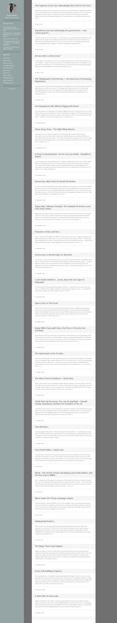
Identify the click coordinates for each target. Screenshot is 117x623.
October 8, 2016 (40, 420)
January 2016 (7, 80)
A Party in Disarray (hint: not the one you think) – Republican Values (63, 155)
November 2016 (7, 65)
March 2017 (6, 60)
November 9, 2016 (41, 273)
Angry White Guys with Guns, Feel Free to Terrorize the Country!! (60, 329)
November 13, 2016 (41, 248)
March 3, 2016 (40, 540)
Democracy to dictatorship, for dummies (53, 254)
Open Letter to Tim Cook (46, 303)
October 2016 (7, 68)
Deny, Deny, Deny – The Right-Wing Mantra (55, 129)
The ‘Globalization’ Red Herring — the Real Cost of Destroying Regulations (11, 43)
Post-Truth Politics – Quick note (49, 449)
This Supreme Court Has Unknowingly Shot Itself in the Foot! (11, 28)
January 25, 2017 (40, 100)
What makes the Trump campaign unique (54, 498)
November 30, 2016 (41, 123)
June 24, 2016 (40, 492)
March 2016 (6, 75)
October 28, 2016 (40, 347)
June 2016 (6, 70)
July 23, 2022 (39, 24)
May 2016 (5, 73)
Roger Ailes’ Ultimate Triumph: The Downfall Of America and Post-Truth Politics (62, 207)
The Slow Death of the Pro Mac (49, 353)
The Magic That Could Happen (49, 546)
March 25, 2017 (40, 49)
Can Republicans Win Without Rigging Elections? (57, 106)
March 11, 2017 (40, 72)
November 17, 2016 (41, 200)
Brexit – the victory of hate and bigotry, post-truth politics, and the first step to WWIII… (63, 474)
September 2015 (7, 83)
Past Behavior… (42, 426)
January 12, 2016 (40, 612)
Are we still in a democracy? (10, 39)
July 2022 (5, 58)
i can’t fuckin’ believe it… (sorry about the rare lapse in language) (59, 280)
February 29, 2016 (41, 564)
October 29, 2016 (40, 321)
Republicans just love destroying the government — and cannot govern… (12, 34)
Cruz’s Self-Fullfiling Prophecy (48, 571)
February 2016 (7, 78)
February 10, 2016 (41, 589)
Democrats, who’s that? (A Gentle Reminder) (55, 181)
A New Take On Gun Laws (46, 596)
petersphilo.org (12, 88)
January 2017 (7, 63)
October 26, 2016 (40, 395)
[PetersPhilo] (12, 8)
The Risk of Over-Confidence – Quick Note (54, 378)
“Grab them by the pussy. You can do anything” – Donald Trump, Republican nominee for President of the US (61, 402)
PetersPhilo (12, 15)
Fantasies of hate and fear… (48, 231)
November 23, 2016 (41, 175)
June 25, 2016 (40, 466)
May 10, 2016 (40, 515)
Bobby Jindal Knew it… (45, 521)
